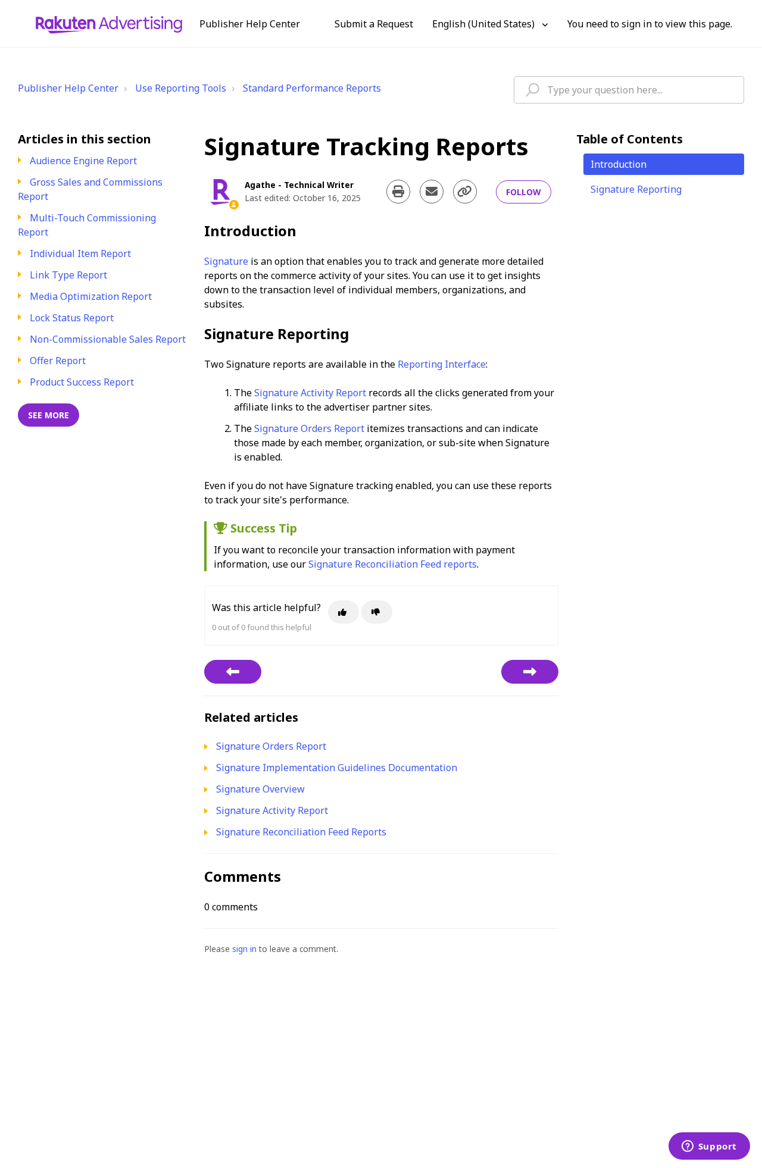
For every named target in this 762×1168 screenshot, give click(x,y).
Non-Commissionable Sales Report (108, 339)
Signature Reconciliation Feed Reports (301, 831)
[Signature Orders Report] (529, 672)
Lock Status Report (72, 317)
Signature (226, 261)
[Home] (109, 24)
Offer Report (58, 360)
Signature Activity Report (310, 392)
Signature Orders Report (309, 428)
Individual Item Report (80, 253)
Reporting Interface (442, 364)
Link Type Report (68, 274)
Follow (523, 192)
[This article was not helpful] (376, 612)
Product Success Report (82, 382)
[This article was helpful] (343, 612)
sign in (244, 948)
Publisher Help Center (68, 88)
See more (48, 415)
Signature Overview (260, 789)
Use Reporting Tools (180, 88)
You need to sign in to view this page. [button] (649, 23)
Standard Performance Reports (312, 88)
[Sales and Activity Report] (232, 672)
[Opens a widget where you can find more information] (709, 1147)
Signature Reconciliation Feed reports (392, 564)
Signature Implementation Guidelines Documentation (336, 767)
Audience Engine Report (83, 160)
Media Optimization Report (91, 296)
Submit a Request (374, 23)
